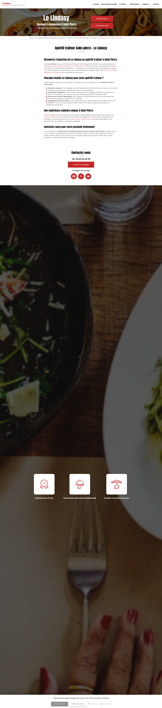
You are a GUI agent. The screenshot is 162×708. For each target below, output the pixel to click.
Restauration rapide (109, 4)
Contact (156, 4)
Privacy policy (106, 704)
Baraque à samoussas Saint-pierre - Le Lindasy (82, 38)
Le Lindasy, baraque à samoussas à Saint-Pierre (50, 38)
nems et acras (108, 70)
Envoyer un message (81, 164)
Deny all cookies (78, 704)
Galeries (145, 4)
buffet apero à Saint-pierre (92, 103)
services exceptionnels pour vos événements (67, 66)
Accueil (96, 4)
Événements (135, 4)
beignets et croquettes (52, 72)
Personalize (94, 704)
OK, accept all (60, 704)
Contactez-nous (102, 25)
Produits (122, 4)
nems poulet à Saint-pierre (81, 119)
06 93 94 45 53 (102, 19)
